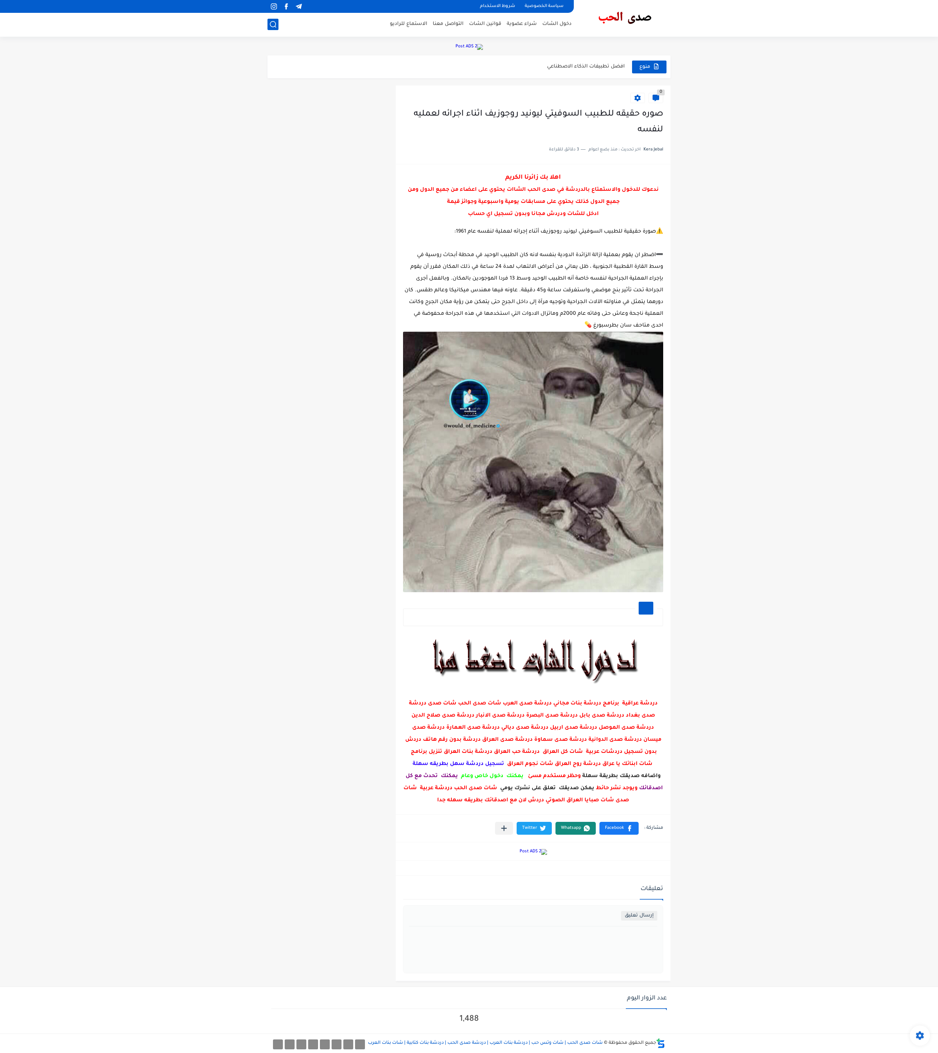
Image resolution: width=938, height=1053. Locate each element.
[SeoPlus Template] (660, 1043)
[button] (619, 828)
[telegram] (298, 6)
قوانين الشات (485, 24)
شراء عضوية (522, 24)
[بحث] (272, 24)
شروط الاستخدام (497, 6)
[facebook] (286, 6)
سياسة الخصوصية (544, 6)
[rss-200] (325, 1044)
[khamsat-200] (278, 1044)
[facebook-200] (360, 1044)
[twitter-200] (336, 1044)
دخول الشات (557, 24)
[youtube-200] (313, 1044)
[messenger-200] (348, 1044)
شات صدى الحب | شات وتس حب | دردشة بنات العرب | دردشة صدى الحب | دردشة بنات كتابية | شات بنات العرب (485, 1043)
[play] (311, 6)
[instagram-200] (290, 1044)
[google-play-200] (301, 1044)
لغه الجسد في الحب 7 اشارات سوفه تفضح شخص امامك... (554, 66)
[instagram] (273, 6)
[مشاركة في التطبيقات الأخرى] (504, 828)
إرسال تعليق (639, 915)
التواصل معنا (448, 24)
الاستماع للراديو (408, 24)
